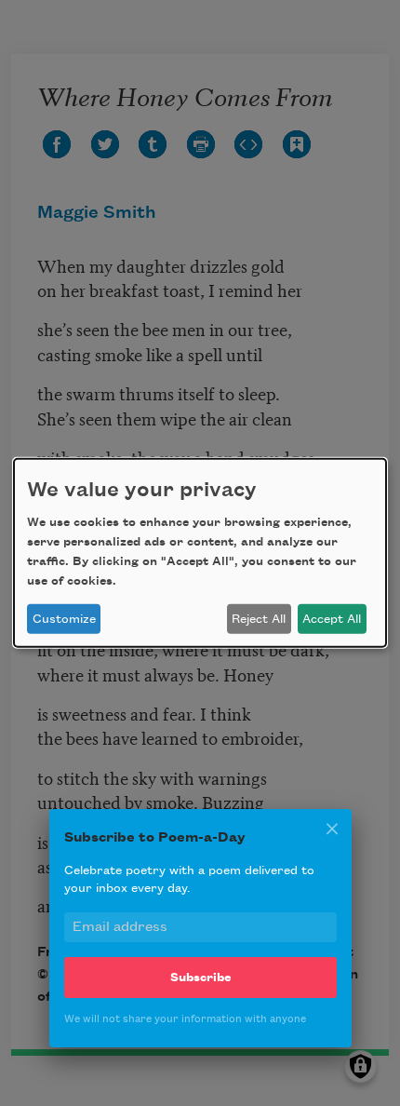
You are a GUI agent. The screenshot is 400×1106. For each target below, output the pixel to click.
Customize (64, 619)
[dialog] (200, 553)
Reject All (259, 619)
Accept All (331, 619)
